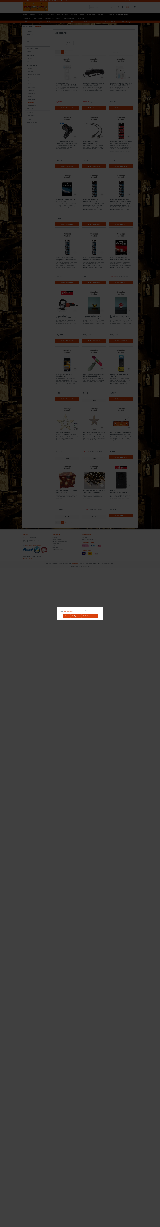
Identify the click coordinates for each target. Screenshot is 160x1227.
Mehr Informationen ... (69, 611)
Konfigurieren (76, 616)
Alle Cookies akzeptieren (89, 616)
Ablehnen (67, 616)
